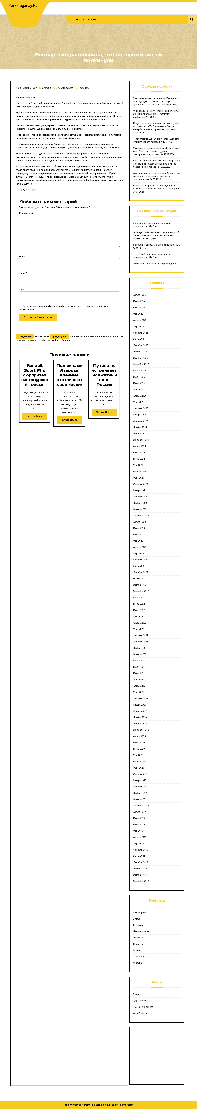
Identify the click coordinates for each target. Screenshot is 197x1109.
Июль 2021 (139, 667)
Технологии (139, 956)
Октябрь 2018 (140, 875)
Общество (138, 937)
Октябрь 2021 (140, 654)
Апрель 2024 (139, 471)
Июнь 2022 (139, 610)
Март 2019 (138, 843)
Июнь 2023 (139, 534)
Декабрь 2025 (140, 345)
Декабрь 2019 (140, 786)
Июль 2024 (139, 452)
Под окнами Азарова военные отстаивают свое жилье (69, 375)
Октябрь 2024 (140, 433)
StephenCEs (139, 223)
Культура (31, 189)
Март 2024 (138, 477)
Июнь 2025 (139, 383)
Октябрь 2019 (140, 799)
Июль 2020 (139, 742)
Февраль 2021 (140, 698)
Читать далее (35, 416)
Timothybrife (139, 254)
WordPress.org (140, 1013)
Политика (138, 944)
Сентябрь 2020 (141, 730)
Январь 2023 (139, 566)
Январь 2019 (139, 856)
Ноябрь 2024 (140, 427)
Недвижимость (141, 931)
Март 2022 (138, 629)
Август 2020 (139, 736)
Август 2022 (139, 597)
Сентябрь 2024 (141, 440)
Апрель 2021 (139, 685)
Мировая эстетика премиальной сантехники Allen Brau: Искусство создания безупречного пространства (156, 151)
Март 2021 (138, 692)
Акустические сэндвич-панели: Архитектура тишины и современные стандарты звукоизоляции (156, 176)
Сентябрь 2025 (141, 364)
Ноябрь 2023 (140, 503)
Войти (136, 994)
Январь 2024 (139, 490)
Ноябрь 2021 (140, 648)
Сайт (21, 289)
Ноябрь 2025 (140, 351)
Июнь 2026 (139, 307)
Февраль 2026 (140, 332)
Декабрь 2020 (140, 711)
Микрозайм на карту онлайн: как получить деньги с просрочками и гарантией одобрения (155, 113)
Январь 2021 (139, 704)
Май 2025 (138, 389)
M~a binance (139, 263)
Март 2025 (138, 402)
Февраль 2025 (140, 408)
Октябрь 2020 (140, 723)
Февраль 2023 (140, 559)
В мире (136, 918)
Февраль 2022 (140, 635)
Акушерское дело (166, 263)
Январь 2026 (139, 339)
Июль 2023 (139, 528)
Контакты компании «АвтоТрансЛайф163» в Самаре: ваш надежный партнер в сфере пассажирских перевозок (156, 163)
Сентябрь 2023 (141, 515)
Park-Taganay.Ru (22, 5)
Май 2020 (138, 755)
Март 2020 (138, 767)
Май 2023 (138, 540)
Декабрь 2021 (140, 641)
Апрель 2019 (139, 837)
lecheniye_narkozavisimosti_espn (150, 232)
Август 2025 (139, 370)
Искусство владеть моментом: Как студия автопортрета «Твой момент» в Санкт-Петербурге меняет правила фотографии (156, 126)
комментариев (143, 1007)
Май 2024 (138, 465)
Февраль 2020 (140, 774)
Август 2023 (139, 522)
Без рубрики (139, 912)
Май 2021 (138, 679)
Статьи (137, 950)
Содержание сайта (85, 19)
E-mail (23, 273)
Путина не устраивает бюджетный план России (104, 375)
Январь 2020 (139, 780)
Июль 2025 (139, 377)
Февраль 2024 (140, 484)
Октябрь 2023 (140, 509)
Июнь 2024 (139, 458)
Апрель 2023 (139, 547)
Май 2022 (138, 616)
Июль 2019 (139, 818)
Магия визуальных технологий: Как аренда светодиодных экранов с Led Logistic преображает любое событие (156, 101)
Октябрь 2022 (140, 585)
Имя (22, 256)
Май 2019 (138, 830)
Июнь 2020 (139, 748)
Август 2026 (139, 295)
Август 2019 (139, 812)
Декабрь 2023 (140, 496)
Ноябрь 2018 (140, 868)
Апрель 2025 (139, 395)
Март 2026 (138, 326)
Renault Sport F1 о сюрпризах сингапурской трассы (34, 375)
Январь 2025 (139, 414)
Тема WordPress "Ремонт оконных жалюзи (89, 1104)
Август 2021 (139, 660)
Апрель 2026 (139, 320)
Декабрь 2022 (140, 572)
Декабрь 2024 (140, 421)
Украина (137, 963)
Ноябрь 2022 (140, 578)
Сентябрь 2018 (141, 881)
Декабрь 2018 (140, 862)
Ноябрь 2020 (140, 717)
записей (140, 1000)
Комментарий (26, 213)
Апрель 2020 (139, 761)
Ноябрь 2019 (140, 793)
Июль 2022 (139, 603)
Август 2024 (139, 446)
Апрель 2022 (139, 622)
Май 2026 (138, 313)
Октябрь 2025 (140, 358)
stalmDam (138, 244)
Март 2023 (138, 553)
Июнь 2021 (139, 673)
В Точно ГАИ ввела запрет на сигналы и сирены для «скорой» (156, 235)
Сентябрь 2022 (141, 591)
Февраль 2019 (140, 849)
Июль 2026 (139, 301)
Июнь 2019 (139, 824)
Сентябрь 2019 (141, 805)
